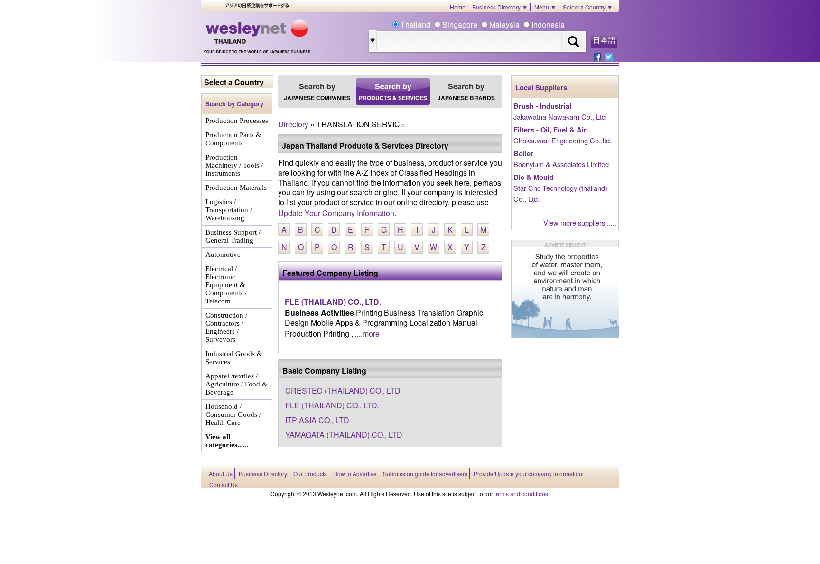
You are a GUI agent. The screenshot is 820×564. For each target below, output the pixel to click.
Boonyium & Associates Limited (561, 164)
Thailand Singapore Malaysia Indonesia (482, 24)
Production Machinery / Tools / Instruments (234, 165)
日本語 (604, 40)
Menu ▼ (545, 7)
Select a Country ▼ (588, 7)
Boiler (523, 154)
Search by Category (234, 103)
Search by (317, 91)
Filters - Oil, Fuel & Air (550, 130)
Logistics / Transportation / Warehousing (228, 210)
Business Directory (263, 474)
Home (458, 7)
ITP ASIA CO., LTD (317, 419)
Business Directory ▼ (500, 7)
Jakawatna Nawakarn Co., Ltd (559, 117)
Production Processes (236, 120)
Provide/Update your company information (528, 474)
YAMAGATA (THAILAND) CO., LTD (343, 434)
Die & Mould (533, 177)
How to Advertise (355, 474)
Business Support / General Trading (233, 236)
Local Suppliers (541, 88)
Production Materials (236, 187)
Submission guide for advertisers (425, 474)
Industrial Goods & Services (233, 358)
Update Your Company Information (336, 212)
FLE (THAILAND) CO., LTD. (333, 301)
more (371, 333)
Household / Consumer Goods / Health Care (233, 414)
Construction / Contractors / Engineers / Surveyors (226, 327)
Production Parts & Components (233, 139)
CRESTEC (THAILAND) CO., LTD (343, 390)
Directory (293, 124)
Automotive (223, 254)
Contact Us (223, 484)
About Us (221, 474)
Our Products (310, 474)
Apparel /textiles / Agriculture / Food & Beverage (236, 384)
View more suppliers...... (579, 222)
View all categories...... (227, 441)
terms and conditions (521, 493)
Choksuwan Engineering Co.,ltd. (562, 140)
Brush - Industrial (542, 106)
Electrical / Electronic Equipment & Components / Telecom (226, 285)
